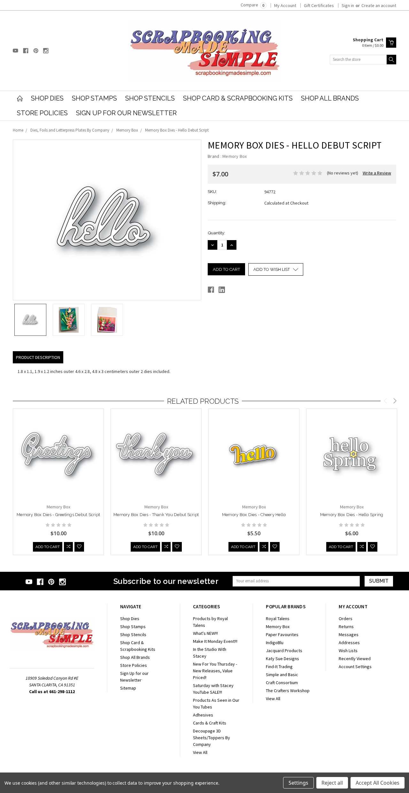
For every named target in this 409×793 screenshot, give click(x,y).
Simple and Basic (282, 674)
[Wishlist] (79, 547)
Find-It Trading (279, 666)
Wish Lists (348, 650)
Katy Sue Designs (282, 658)
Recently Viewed (355, 658)
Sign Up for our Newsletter (126, 113)
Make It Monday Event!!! (215, 641)
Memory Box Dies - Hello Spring (351, 514)
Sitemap (128, 688)
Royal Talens (277, 618)
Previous (385, 402)
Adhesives (203, 715)
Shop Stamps (94, 98)
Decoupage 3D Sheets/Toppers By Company (211, 737)
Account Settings (355, 666)
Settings (298, 782)
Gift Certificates (319, 5)
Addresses (349, 642)
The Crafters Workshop (288, 690)
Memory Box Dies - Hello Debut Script (177, 130)
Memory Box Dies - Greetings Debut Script (58, 514)
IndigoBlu (274, 642)
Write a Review (377, 173)
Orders (345, 618)
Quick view (58, 473)
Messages (349, 634)
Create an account (378, 5)
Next (395, 402)
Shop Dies (47, 98)
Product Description (38, 357)
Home (18, 130)
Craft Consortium (282, 682)
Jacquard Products (284, 650)
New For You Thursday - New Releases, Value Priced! (215, 670)
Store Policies (42, 113)
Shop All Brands (330, 98)
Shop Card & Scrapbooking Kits (238, 98)
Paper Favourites (282, 634)
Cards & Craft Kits (209, 723)
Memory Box (127, 130)
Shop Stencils (150, 98)
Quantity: (216, 233)
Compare (252, 5)
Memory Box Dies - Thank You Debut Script (156, 514)
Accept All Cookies (377, 782)
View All (200, 752)
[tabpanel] (58, 482)
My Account (285, 5)
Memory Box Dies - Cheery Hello (254, 514)
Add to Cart (47, 547)
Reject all (332, 782)
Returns (346, 626)
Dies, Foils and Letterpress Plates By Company (69, 130)
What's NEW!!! (205, 633)
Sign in (348, 5)
